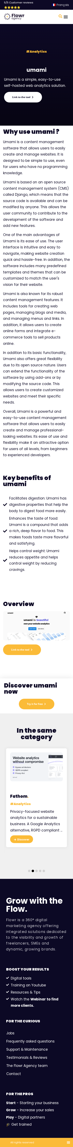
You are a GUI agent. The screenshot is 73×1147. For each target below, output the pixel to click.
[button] (65, 17)
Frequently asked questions (30, 1041)
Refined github (51, 790)
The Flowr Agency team (27, 1065)
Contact (13, 1073)
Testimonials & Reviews (26, 1057)
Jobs (10, 1033)
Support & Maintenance (27, 1049)
